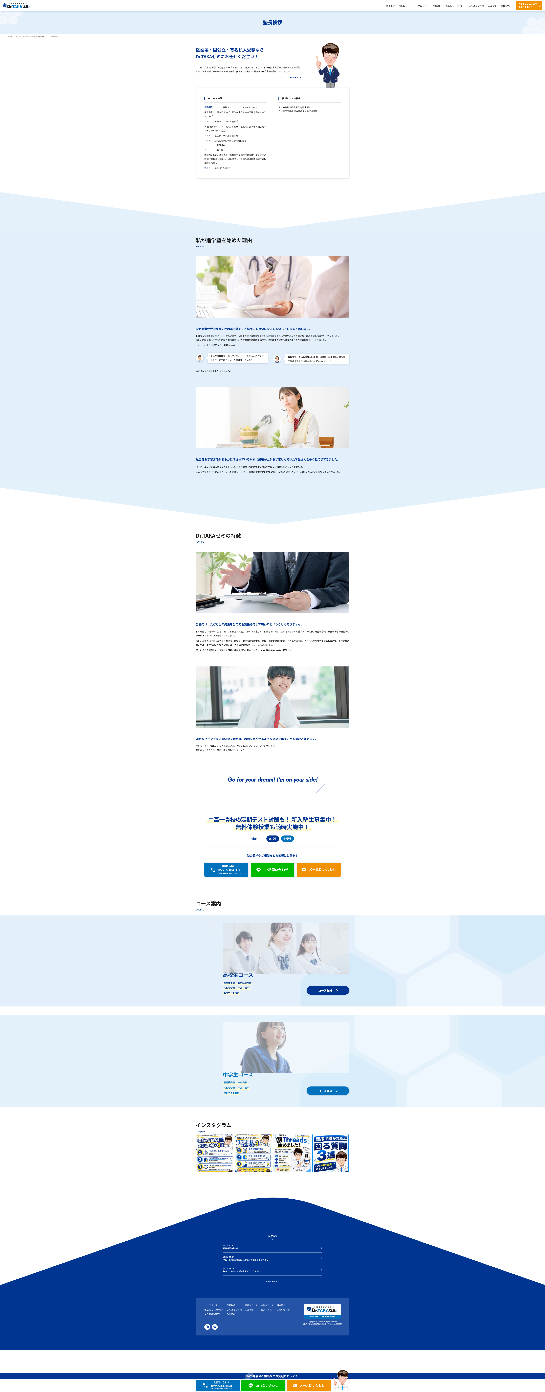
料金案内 (437, 5)
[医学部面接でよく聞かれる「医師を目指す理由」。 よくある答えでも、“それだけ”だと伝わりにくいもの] (214, 1153)
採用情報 (231, 1313)
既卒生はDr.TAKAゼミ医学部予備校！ (528, 6)
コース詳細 (325, 990)
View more (271, 1281)
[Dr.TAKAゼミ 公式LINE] (215, 1327)
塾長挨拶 (390, 5)
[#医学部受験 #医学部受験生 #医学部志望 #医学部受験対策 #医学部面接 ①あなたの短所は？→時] (330, 1153)
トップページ (210, 1305)
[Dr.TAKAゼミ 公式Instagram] (207, 1327)
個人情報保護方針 (212, 1313)
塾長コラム (506, 5)
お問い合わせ (283, 1309)
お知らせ (492, 5)
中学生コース (422, 5)
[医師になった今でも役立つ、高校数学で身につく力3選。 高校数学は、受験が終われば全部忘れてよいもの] (253, 1153)
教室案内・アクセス (455, 5)
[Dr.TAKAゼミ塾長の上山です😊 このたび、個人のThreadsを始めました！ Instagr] (292, 1153)
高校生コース (405, 5)
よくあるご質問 (476, 5)
